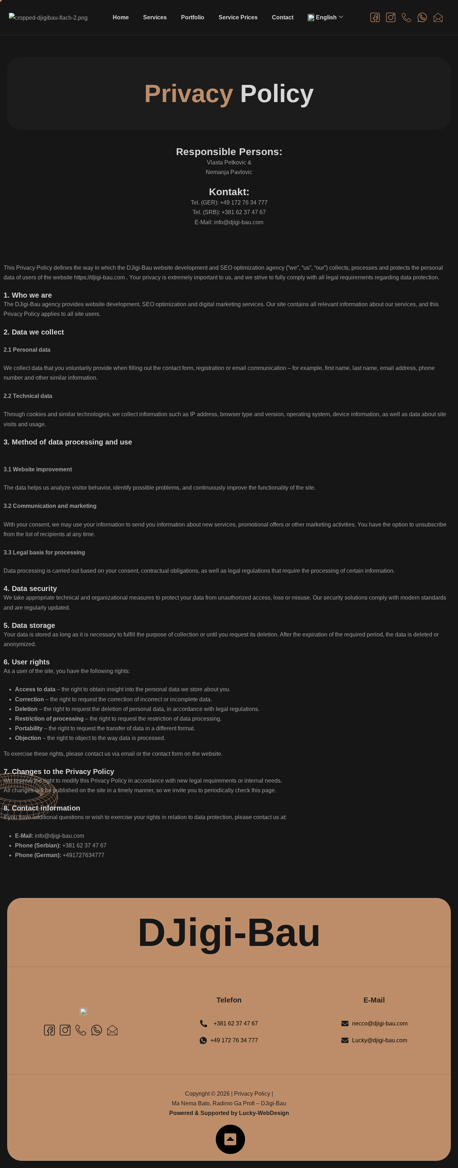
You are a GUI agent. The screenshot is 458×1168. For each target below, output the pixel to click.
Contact (282, 17)
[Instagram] (390, 17)
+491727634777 (83, 855)
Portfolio (192, 17)
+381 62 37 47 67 (84, 845)
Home (121, 17)
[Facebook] (374, 17)
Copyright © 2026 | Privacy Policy (227, 1094)
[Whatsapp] (422, 17)
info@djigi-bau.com (59, 836)
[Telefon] (406, 17)
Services (155, 17)
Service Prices (238, 17)
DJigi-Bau (229, 932)
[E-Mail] (437, 17)
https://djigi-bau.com (99, 277)
